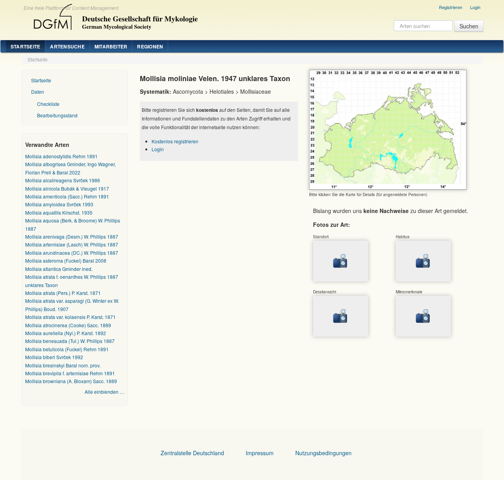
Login (475, 7)
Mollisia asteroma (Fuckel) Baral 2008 (65, 260)
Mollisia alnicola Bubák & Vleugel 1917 (67, 188)
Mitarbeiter (111, 46)
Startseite (25, 46)
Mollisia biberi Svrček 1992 (54, 357)
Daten (37, 91)
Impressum (260, 453)
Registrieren (450, 7)
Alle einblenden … (104, 391)
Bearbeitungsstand (57, 115)
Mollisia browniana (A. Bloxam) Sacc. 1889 (71, 381)
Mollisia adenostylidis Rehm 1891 (61, 156)
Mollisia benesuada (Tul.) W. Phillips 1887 (70, 340)
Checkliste (48, 103)
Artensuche (67, 46)
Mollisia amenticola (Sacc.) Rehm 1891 (67, 196)
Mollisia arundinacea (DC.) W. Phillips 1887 (71, 252)
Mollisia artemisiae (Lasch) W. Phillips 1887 (71, 244)
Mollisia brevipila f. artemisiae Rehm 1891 (70, 373)
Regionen (150, 46)
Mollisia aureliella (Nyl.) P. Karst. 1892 (65, 333)
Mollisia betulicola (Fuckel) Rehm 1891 (67, 349)
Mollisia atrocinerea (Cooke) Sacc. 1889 (68, 325)
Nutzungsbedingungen (323, 453)
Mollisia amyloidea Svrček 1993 (59, 204)
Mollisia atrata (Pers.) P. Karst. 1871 (63, 292)
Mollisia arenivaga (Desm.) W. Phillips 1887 (71, 236)
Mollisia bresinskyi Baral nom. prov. (62, 365)
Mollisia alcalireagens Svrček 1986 (62, 180)
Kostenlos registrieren (175, 141)
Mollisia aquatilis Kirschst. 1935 (59, 212)
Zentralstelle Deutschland (192, 453)
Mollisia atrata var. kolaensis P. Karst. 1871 (70, 316)
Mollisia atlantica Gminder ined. (59, 268)
